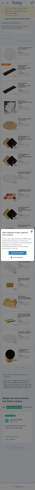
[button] (17, 257)
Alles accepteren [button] (17, 253)
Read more (15, 248)
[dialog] (17, 245)
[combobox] (32, 231)
